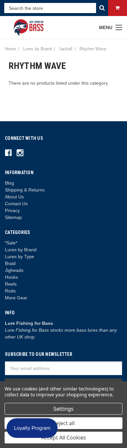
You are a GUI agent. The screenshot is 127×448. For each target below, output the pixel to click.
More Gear (16, 297)
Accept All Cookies (63, 437)
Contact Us (16, 203)
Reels (11, 284)
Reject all (64, 423)
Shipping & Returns (25, 189)
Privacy (12, 210)
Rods (10, 290)
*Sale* (11, 242)
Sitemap (13, 217)
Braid (10, 263)
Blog (9, 183)
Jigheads (14, 270)
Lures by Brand (20, 249)
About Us (14, 196)
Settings (63, 408)
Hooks (11, 277)
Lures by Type (19, 256)
